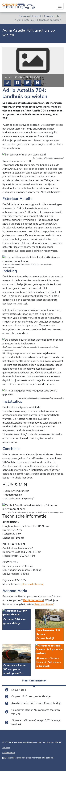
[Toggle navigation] (60, 6)
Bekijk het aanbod (33, 600)
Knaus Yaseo (18, 690)
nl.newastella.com (32, 584)
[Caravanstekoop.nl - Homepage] (18, 6)
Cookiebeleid (8, 753)
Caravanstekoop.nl (30, 16)
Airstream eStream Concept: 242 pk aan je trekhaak (36, 722)
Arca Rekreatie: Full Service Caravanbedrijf (36, 703)
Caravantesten (52, 16)
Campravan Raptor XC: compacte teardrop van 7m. (35, 712)
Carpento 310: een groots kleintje (31, 696)
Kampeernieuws (43, 604)
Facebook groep (23, 758)
